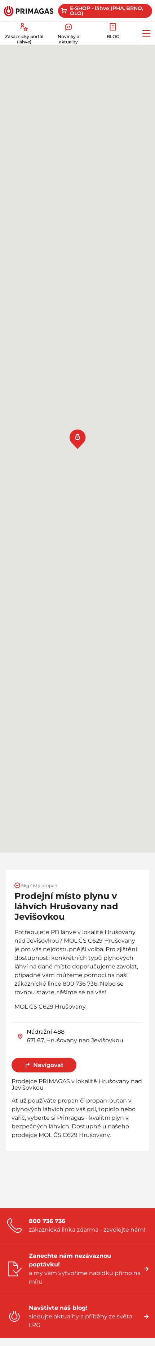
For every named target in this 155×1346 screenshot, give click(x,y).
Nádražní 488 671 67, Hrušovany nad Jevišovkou (75, 1036)
